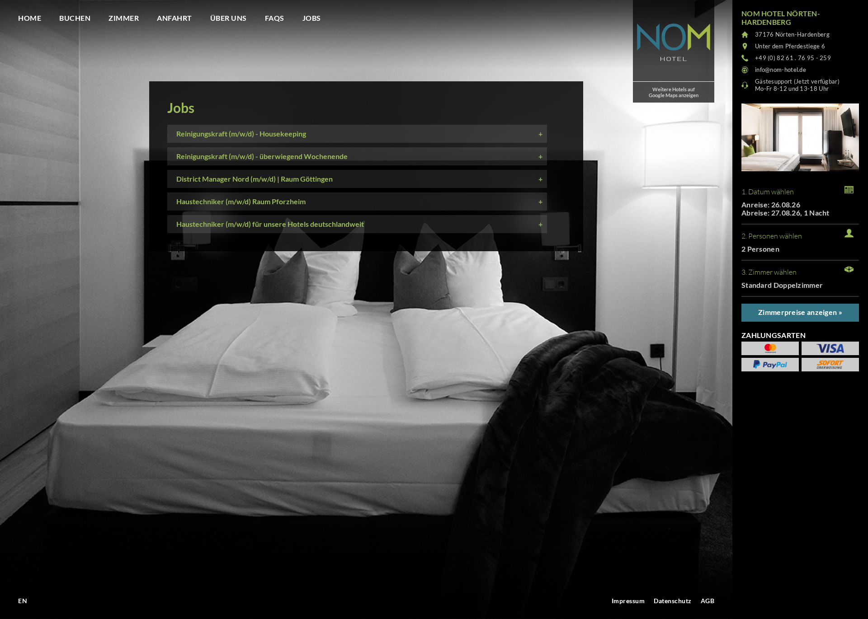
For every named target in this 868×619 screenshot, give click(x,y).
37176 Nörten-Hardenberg (792, 34)
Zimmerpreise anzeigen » (800, 312)
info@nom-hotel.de (780, 69)
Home (29, 18)
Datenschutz (673, 601)
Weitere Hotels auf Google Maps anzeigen (673, 92)
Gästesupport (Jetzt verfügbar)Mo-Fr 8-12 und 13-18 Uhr (797, 85)
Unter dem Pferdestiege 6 (790, 46)
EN (22, 601)
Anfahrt (174, 18)
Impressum (628, 601)
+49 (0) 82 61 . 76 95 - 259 (793, 57)
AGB (708, 601)
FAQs (274, 18)
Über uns (228, 18)
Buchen (74, 18)
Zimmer (123, 18)
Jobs (311, 18)
